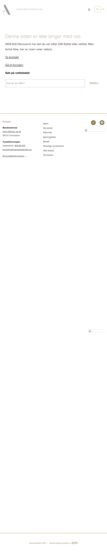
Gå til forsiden (14, 65)
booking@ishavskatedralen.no (17, 149)
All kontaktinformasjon (13, 156)
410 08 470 (20, 145)
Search (94, 83)
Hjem (45, 123)
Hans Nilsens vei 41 (12, 131)
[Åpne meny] (89, 9)
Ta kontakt (12, 57)
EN (103, 9)
